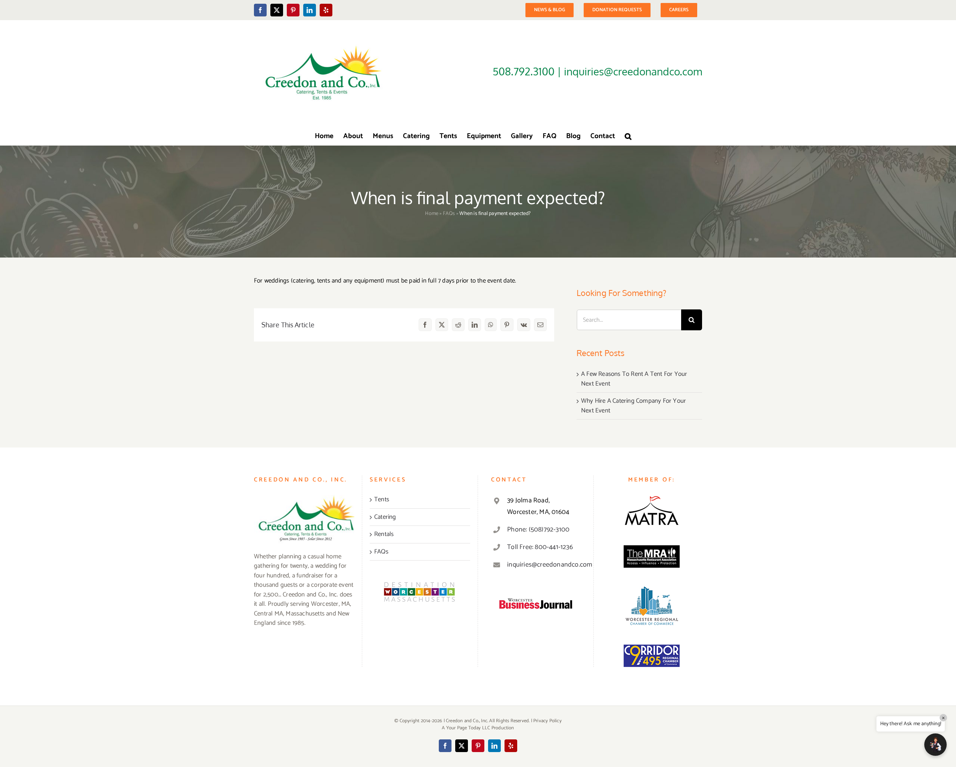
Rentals (384, 534)
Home (431, 213)
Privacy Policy (547, 721)
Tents (381, 500)
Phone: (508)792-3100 (538, 529)
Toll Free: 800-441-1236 (540, 547)
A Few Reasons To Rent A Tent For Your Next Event (634, 379)
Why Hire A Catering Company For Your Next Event (633, 406)
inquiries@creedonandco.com (543, 564)
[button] (628, 136)
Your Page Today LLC (468, 728)
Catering (385, 517)
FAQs (449, 213)
